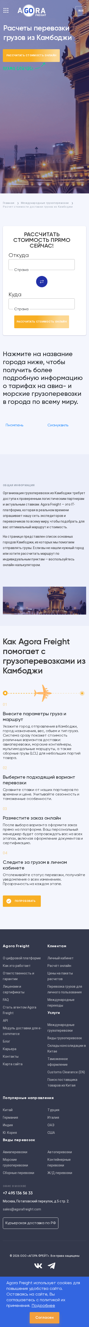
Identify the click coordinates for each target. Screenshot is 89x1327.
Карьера (9, 1049)
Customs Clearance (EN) (66, 1072)
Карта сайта (13, 1064)
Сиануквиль (57, 425)
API (5, 1020)
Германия (10, 1117)
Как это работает (17, 966)
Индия (8, 1125)
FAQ (6, 1000)
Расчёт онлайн (59, 966)
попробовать (25, 901)
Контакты (11, 1056)
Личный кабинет (60, 958)
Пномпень (14, 425)
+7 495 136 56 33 (18, 1193)
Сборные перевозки (18, 1173)
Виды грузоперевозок (64, 1038)
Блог (6, 1041)
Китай (8, 1110)
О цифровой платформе (22, 958)
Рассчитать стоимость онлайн (31, 55)
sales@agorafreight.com (22, 1209)
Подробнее (43, 1306)
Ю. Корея (10, 1133)
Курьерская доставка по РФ (30, 1223)
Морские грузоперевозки (15, 1162)
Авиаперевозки (15, 1152)
